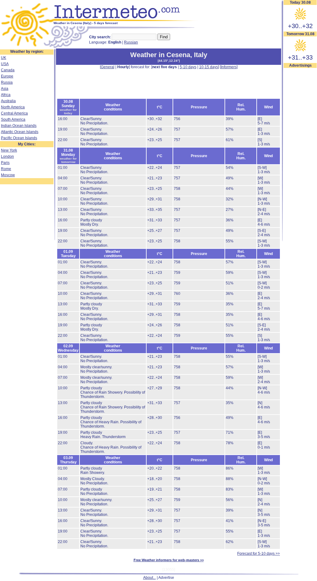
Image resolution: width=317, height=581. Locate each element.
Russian (131, 42)
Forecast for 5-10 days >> (258, 553)
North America (13, 107)
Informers (229, 67)
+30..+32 (300, 26)
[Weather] (27, 47)
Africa (6, 95)
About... (149, 577)
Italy (200, 55)
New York (9, 150)
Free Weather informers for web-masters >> (169, 560)
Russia (7, 82)
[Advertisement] (168, 83)
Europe (7, 76)
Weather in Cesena (160, 55)
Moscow (8, 175)
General (107, 67)
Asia (4, 88)
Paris (5, 163)
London (7, 156)
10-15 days (208, 67)
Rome (6, 169)
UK (3, 58)
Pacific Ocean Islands (19, 138)
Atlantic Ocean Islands (19, 132)
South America (13, 119)
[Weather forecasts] (126, 20)
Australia (8, 101)
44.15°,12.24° (169, 60)
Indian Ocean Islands (18, 125)
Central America (14, 113)
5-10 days (188, 67)
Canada (8, 70)
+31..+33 (300, 57)
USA (5, 64)
